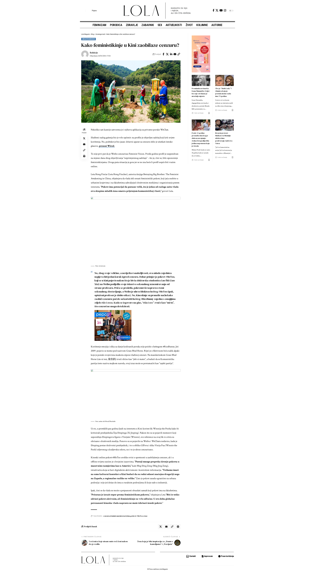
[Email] (175, 54)
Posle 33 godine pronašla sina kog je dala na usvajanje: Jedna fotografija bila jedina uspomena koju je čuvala (201, 139)
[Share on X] (167, 54)
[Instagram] (225, 10)
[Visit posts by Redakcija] (85, 54)
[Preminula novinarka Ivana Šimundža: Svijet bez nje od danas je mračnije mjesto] (201, 80)
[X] (217, 10)
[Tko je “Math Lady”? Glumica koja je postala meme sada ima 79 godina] (224, 80)
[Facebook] (213, 10)
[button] (83, 10)
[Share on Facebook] (163, 54)
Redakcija (94, 52)
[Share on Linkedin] (171, 54)
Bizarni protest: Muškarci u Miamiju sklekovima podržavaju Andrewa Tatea (223, 138)
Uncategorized (88, 39)
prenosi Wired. (107, 146)
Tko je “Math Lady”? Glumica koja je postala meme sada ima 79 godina (223, 92)
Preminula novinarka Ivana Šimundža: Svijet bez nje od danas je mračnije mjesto (200, 92)
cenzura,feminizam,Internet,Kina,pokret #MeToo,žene (125, 516)
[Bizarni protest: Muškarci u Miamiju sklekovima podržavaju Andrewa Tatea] (224, 125)
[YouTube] (221, 10)
